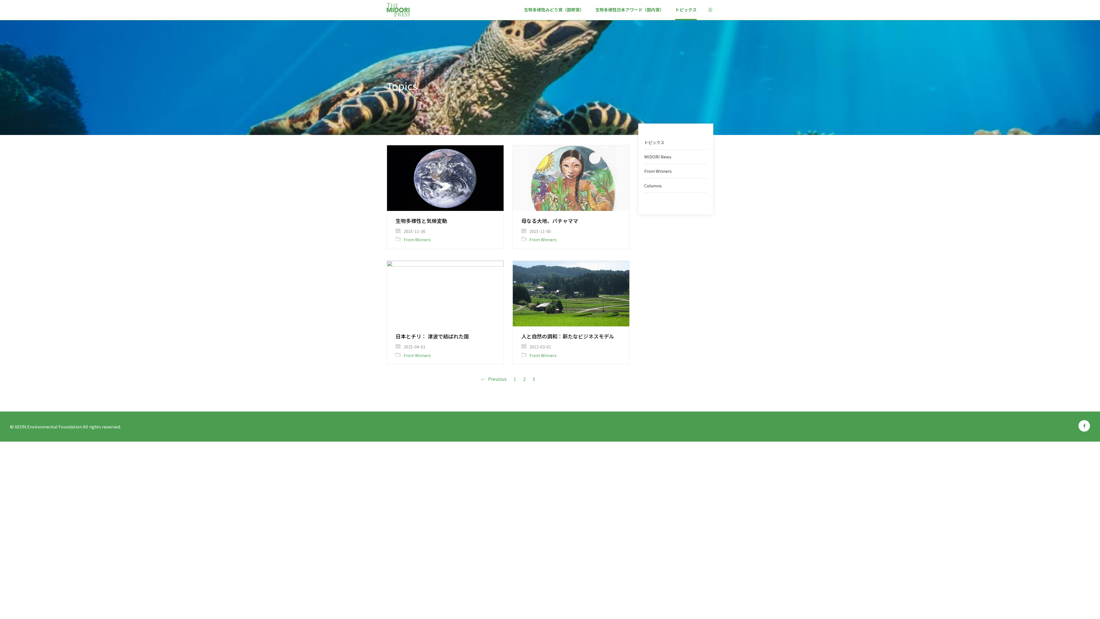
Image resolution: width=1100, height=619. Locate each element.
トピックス (654, 142)
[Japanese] (710, 10)
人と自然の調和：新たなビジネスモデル (567, 336)
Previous (497, 379)
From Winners (417, 239)
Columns (653, 185)
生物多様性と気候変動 (421, 220)
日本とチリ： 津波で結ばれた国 (432, 336)
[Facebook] (1084, 426)
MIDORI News (657, 156)
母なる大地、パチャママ (549, 220)
